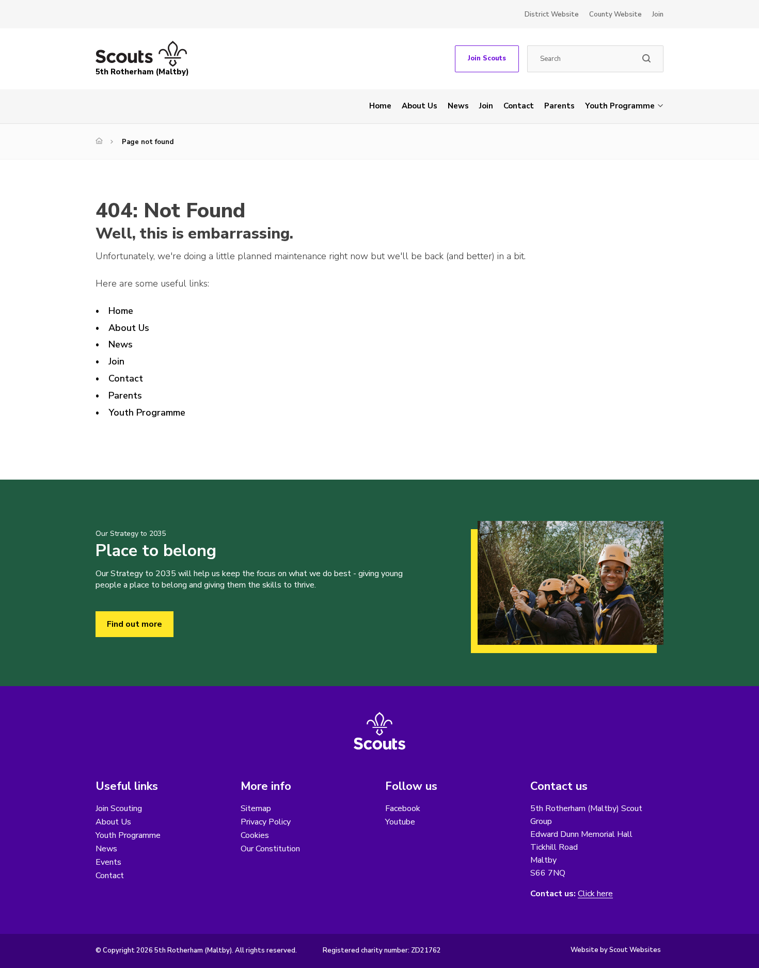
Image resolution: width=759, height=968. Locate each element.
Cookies (255, 835)
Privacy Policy (266, 822)
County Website (615, 14)
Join (657, 14)
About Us (419, 106)
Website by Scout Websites (616, 950)
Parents (559, 106)
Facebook (402, 808)
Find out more (134, 624)
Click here (595, 894)
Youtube (400, 822)
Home (380, 106)
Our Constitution (270, 848)
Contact (518, 106)
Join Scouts (487, 58)
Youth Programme (620, 106)
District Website (552, 14)
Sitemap (256, 808)
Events (108, 862)
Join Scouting (119, 808)
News (458, 106)
